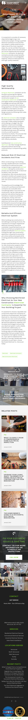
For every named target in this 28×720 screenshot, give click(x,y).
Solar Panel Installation (14, 640)
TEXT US (18, 718)
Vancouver (14, 649)
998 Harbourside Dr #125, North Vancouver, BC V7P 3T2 (14, 623)
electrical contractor (10, 118)
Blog (14, 10)
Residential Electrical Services (14, 633)
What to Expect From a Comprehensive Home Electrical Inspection (14, 668)
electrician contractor (16, 353)
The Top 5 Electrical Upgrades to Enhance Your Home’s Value (14, 686)
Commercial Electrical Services (14, 635)
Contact (21, 697)
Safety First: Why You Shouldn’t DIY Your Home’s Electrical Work (14, 682)
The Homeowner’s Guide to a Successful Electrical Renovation (14, 678)
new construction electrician (10, 99)
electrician (5, 53)
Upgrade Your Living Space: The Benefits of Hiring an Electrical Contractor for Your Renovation (14, 673)
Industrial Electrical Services (14, 638)
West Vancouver (14, 654)
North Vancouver (14, 652)
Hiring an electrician (8, 92)
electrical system (20, 231)
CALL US (10, 718)
